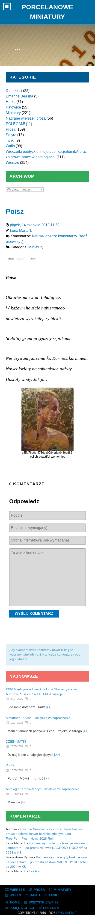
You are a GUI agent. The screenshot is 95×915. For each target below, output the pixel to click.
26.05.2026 (16, 746)
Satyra (11, 135)
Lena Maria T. (66, 913)
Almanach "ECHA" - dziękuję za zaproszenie (38, 718)
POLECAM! (15, 124)
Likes (33, 258)
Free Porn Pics (16, 838)
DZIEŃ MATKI (16, 741)
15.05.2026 (16, 770)
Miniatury (13, 113)
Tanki (10, 140)
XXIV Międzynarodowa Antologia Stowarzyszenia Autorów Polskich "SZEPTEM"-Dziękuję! (41, 692)
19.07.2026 (16, 722)
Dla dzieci (14, 91)
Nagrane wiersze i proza (26, 118)
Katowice (13, 107)
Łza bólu (35, 871)
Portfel (10, 765)
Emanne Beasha (19, 96)
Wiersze (12, 163)
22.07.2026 (16, 698)
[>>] (48, 707)
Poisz (15, 211)
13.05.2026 (16, 794)
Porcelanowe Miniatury (47, 11)
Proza (10, 129)
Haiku (10, 102)
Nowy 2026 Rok (41, 838)
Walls (10, 146)
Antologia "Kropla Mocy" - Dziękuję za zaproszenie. (43, 789)
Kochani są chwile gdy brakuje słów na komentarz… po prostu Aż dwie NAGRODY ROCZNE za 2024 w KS (46, 847)
